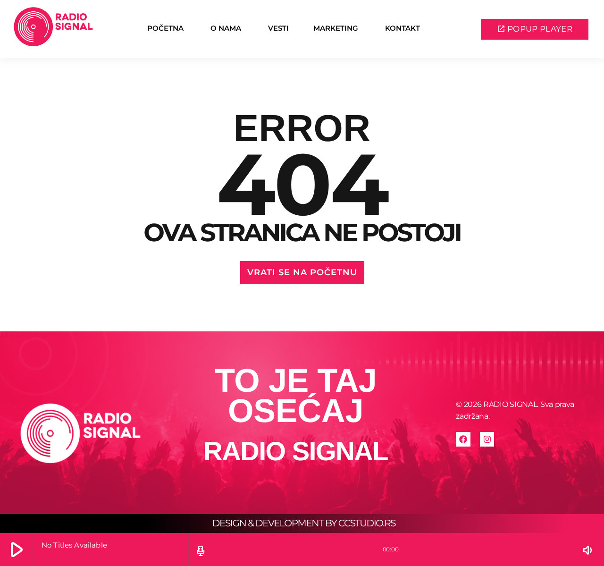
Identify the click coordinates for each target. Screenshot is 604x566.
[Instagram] (487, 439)
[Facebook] (463, 439)
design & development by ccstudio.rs (303, 523)
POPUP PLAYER (534, 29)
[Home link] (53, 29)
